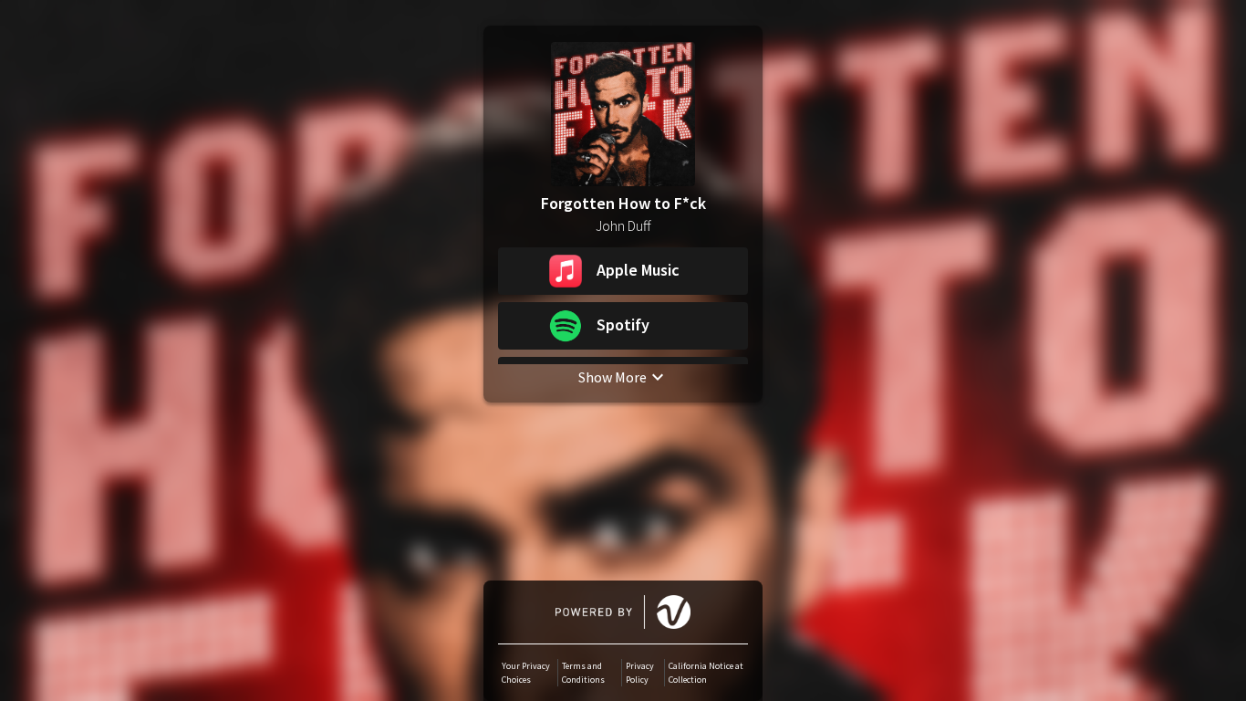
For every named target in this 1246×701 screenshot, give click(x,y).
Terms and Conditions (583, 672)
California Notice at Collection (706, 672)
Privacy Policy (640, 672)
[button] (623, 271)
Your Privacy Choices (526, 672)
